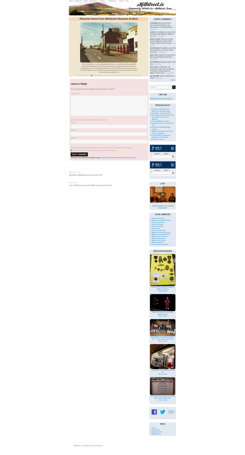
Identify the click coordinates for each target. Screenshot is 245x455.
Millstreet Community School (160, 234)
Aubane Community (157, 218)
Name (73, 123)
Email (73, 130)
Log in (153, 428)
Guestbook (77, 1)
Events (121, 1)
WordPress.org (156, 434)
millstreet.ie (112, 1)
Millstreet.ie (77, 445)
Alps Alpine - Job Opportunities (161, 113)
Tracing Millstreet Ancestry (160, 121)
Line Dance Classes (158, 139)
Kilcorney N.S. (155, 228)
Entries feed (155, 430)
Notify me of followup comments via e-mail (88, 120)
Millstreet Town (131, 75)
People (139, 75)
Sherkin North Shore (157, 242)
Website (74, 138)
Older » (173, 80)
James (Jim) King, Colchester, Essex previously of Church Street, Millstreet (163, 117)
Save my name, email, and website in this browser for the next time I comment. (102, 147)
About (71, 1)
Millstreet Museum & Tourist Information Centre (112, 75)
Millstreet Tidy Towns (158, 240)
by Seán (87, 75)
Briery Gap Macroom (158, 222)
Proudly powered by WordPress (93, 445)
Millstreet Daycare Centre (159, 236)
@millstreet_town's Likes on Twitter (161, 98)
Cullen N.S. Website (157, 226)
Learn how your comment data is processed (118, 158)
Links (126, 1)
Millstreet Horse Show (158, 238)
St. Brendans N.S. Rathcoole (160, 244)
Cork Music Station (157, 224)
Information (93, 1)
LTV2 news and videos (158, 230)
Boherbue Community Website (161, 220)
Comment (75, 94)
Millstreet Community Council (160, 232)
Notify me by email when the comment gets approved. (94, 150)
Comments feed (156, 432)
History (102, 1)
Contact (85, 1)
